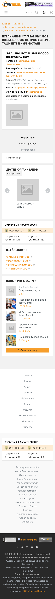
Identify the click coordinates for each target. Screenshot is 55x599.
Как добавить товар (27, 479)
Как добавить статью (27, 486)
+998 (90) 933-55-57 (28, 72)
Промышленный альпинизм (28, 326)
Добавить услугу (27, 350)
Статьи (27, 404)
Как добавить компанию (27, 471)
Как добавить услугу (27, 482)
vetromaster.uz (34, 92)
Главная (6, 23)
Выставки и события (27, 514)
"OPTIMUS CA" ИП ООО (18, 257)
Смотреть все (13, 173)
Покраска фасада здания (33, 336)
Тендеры (27, 510)
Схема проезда (27, 143)
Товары (27, 381)
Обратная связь (27, 517)
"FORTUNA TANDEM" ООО (19, 265)
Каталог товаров (27, 494)
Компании (18, 23)
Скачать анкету (27, 475)
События (27, 410)
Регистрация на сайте (27, 467)
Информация (27, 137)
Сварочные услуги (29, 290)
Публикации (27, 398)
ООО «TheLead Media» (34, 591)
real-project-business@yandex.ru (30, 87)
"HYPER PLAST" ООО (16, 268)
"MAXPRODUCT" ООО (17, 261)
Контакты (27, 427)
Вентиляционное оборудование (21, 27)
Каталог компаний (27, 490)
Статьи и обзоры (28, 506)
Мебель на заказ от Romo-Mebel (30, 314)
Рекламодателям (27, 415)
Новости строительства (27, 502)
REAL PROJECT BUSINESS (18, 30)
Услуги (27, 387)
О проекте (27, 421)
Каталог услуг (27, 498)
